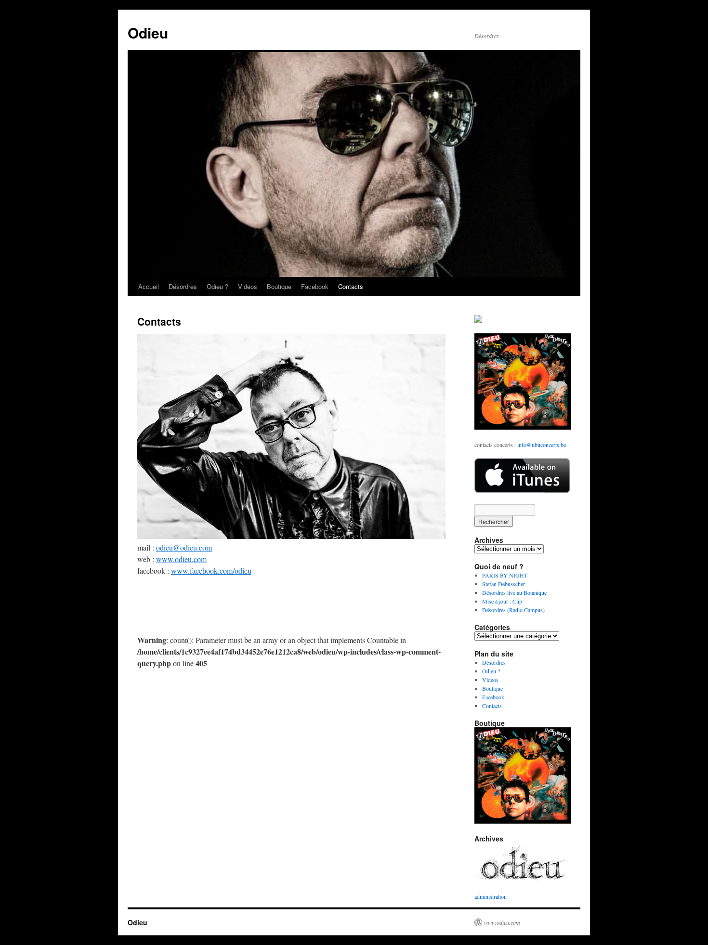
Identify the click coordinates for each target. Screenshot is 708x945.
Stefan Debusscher (503, 584)
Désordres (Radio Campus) (513, 610)
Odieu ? (217, 286)
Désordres (183, 286)
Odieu (148, 32)
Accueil (148, 286)
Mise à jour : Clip (502, 601)
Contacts (350, 286)
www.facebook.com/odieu (211, 570)
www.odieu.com (181, 559)
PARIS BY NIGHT (504, 575)
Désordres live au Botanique (514, 592)
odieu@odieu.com (184, 547)
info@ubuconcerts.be (541, 444)
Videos (247, 286)
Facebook (314, 286)
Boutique (279, 286)
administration (490, 896)
